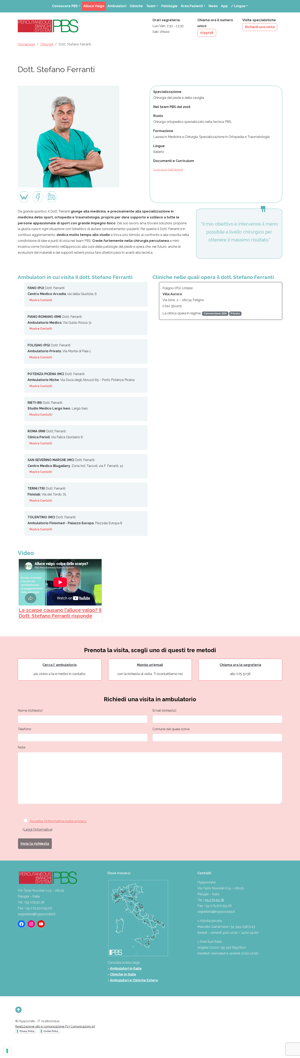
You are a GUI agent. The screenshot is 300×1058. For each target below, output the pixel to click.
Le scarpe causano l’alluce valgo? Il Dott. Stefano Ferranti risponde (60, 613)
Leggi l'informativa (38, 829)
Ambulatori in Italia (125, 968)
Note (21, 747)
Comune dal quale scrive (171, 729)
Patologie (169, 6)
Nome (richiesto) (30, 710)
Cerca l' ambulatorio (59, 665)
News (213, 6)
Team (151, 6)
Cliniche (136, 6)
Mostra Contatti (40, 300)
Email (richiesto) (164, 710)
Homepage (26, 44)
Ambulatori (117, 6)
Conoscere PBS (65, 6)
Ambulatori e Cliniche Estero (134, 980)
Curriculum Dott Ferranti (168, 169)
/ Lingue (238, 6)
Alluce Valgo (93, 6)
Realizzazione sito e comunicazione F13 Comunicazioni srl (55, 1026)
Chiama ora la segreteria (240, 665)
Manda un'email (150, 665)
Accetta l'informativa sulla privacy (58, 821)
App (224, 6)
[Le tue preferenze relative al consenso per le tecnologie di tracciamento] (7, 1051)
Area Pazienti (192, 6)
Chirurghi (46, 44)
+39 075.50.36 (213, 900)
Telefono (24, 729)
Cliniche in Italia (123, 974)
